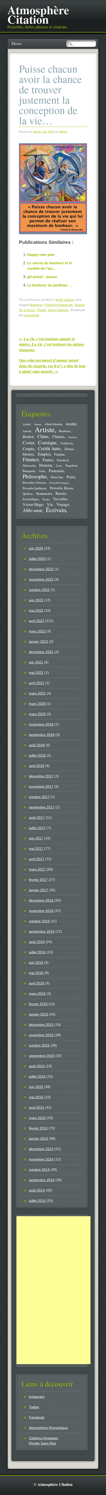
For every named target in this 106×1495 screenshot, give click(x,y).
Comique (47, 442)
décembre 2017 (41, 776)
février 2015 (38, 1128)
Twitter (34, 1407)
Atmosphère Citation (38, 14)
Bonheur (36, 305)
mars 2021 (37, 693)
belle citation (65, 300)
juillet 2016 (37, 952)
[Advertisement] (53, 1290)
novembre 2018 (41, 724)
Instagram (37, 1397)
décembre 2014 (41, 1149)
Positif (41, 310)
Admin (63, 131)
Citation (72, 437)
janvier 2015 (38, 1138)
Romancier (44, 493)
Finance (31, 459)
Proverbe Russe (61, 487)
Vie (50, 504)
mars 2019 (37, 714)
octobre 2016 (39, 921)
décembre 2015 (41, 1025)
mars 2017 (37, 869)
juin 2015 (36, 1087)
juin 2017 (36, 838)
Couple (28, 448)
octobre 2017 (39, 797)
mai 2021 (36, 673)
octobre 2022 (39, 590)
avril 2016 (36, 983)
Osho (42, 471)
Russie (60, 493)
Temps (46, 499)
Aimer (37, 424)
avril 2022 (36, 621)
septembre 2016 (41, 931)
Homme (45, 465)
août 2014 (37, 1190)
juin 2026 (36, 548)
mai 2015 (36, 1097)
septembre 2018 (41, 735)
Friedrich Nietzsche (58, 305)
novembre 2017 (41, 786)
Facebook (36, 1417)
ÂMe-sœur (32, 510)
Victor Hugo (33, 504)
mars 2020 (37, 704)
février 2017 (38, 880)
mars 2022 (37, 631)
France (48, 460)
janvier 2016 (38, 1014)
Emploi (44, 454)
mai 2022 (36, 610)
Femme (59, 454)
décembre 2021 (41, 652)
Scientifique (31, 499)
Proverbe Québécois (34, 488)
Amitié (71, 424)
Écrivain (56, 510)
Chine (42, 436)
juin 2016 (36, 962)
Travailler (60, 498)
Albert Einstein (53, 424)
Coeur (28, 442)
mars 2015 (37, 1118)
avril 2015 (36, 1107)
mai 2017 (36, 849)
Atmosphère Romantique (48, 1428)
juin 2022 (36, 600)
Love (59, 465)
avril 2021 (36, 683)
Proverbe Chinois (34, 482)
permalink (31, 315)
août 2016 (37, 942)
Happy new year (41, 254)
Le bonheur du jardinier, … (50, 285)
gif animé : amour (42, 277)
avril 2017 (36, 859)
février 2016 (38, 1004)
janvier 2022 (38, 641)
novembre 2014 (41, 1159)
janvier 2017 (38, 890)
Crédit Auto (49, 448)
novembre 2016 (41, 911)
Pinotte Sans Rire (42, 1443)
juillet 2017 (37, 828)
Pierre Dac (57, 477)
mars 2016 (37, 994)
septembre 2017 (41, 807)
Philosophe (35, 476)
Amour (27, 431)
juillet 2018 (37, 755)
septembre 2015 (41, 1056)
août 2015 (37, 1066)
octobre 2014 (39, 1170)
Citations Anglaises (43, 1438)
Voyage (62, 504)
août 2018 (37, 745)
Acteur (27, 424)
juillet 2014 (37, 1201)
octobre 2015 (39, 1045)
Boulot (28, 436)
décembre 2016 (41, 900)
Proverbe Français (59, 482)
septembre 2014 (41, 1180)
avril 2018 (36, 766)
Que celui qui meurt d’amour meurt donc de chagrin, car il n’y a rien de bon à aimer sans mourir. (52, 365)
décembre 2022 (41, 569)
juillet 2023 (37, 559)
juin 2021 (36, 662)
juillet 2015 (37, 1076)
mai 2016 (36, 973)
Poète (71, 476)
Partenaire (56, 470)
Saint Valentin (58, 310)
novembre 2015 (41, 1035)
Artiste (44, 429)
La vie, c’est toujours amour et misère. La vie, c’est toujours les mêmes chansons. (51, 344)
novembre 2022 (41, 579)
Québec (28, 493)
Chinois (58, 436)
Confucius (66, 443)
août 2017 (37, 817)
